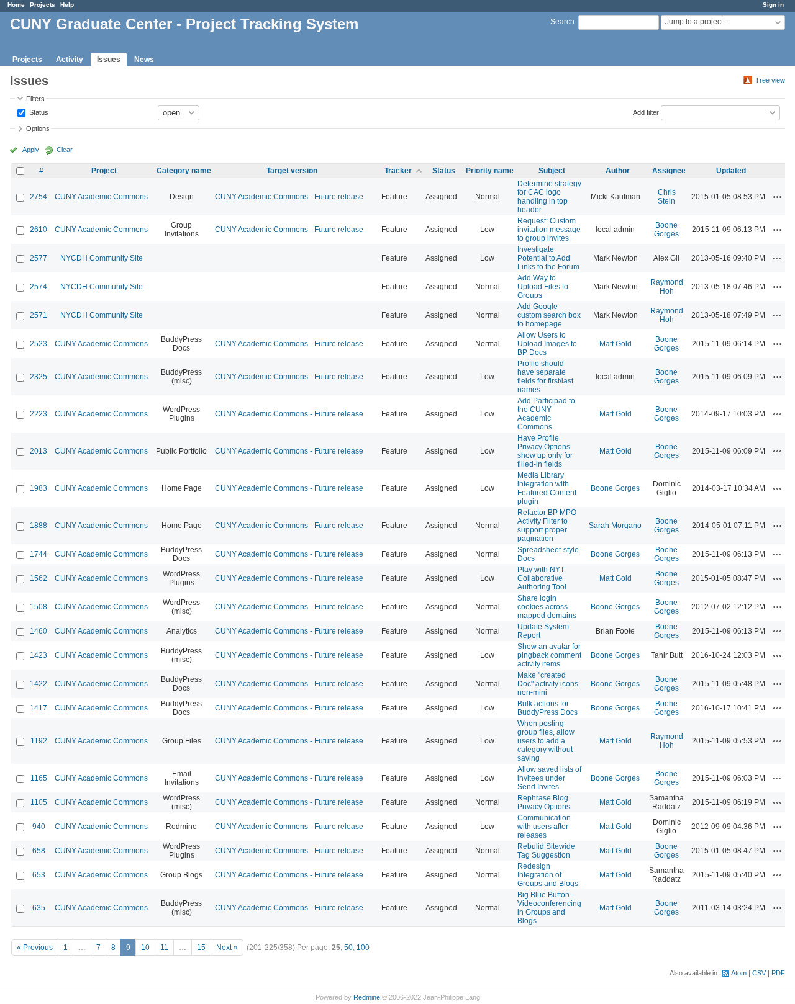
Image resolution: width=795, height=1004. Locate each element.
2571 (38, 315)
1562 (38, 578)
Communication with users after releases (544, 827)
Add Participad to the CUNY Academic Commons (546, 414)
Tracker (398, 170)
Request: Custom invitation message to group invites (549, 230)
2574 (38, 286)
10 (145, 947)
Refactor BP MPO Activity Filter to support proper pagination (546, 525)
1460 (38, 631)
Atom (739, 973)
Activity (69, 59)
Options (38, 128)
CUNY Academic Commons (101, 196)
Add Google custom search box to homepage (549, 315)
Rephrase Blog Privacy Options (543, 802)
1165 (38, 778)
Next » (227, 947)
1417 (38, 708)
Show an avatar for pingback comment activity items (549, 655)
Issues (108, 59)
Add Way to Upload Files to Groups (542, 287)
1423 (38, 655)
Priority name (490, 170)
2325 (38, 376)
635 (38, 907)
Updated (731, 170)
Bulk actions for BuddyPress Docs (547, 708)
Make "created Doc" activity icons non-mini (547, 684)
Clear (65, 149)
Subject (551, 170)
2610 (38, 229)
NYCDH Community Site (101, 258)
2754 (38, 196)
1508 (38, 607)
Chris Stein (667, 196)
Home (16, 4)
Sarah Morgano (615, 525)
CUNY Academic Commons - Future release (289, 196)
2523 (38, 343)
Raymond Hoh (666, 286)
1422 (38, 683)
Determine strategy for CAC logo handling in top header (549, 196)
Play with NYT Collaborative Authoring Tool (541, 578)
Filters (35, 98)
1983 (38, 488)
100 (363, 947)
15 (201, 947)
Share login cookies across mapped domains (546, 607)
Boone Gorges (666, 229)
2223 (38, 414)
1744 (38, 554)
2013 (38, 451)
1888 (38, 525)
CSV (759, 973)
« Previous (35, 947)
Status (37, 111)
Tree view (770, 80)
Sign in (773, 4)
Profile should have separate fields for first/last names (545, 376)
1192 (38, 741)
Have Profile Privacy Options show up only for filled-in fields (545, 451)
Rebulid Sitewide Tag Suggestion (546, 850)
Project (104, 170)
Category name (184, 170)
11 (164, 947)
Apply (30, 149)
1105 (38, 802)
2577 (38, 258)
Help (67, 4)
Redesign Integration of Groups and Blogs (547, 875)
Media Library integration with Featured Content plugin (546, 488)
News (144, 59)
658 (38, 850)
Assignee (669, 170)
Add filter (646, 111)
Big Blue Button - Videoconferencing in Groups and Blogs (549, 907)
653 (38, 875)
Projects (42, 4)
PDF (778, 973)
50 (348, 947)
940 (38, 826)
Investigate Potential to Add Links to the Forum (548, 258)
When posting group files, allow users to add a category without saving (546, 741)
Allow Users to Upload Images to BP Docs (547, 344)
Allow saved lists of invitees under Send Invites (549, 778)
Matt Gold (615, 343)
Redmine (366, 997)
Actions (778, 197)
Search (562, 21)
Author (618, 170)
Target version (291, 170)
